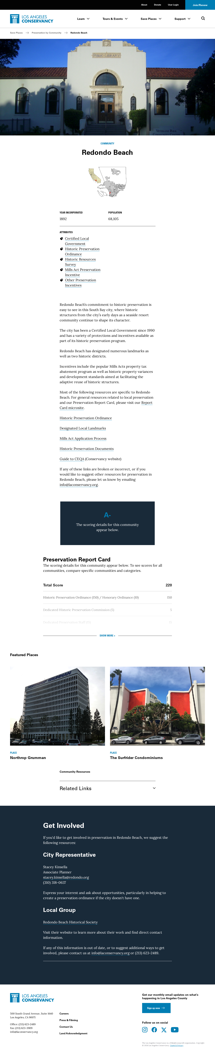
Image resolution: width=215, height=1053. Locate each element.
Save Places (149, 19)
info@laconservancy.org (79, 484)
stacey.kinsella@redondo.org (66, 877)
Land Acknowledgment (73, 1033)
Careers (64, 1013)
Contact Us (66, 1026)
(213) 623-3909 (23, 1028)
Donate (157, 4)
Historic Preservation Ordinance (86, 418)
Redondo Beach (79, 32)
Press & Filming (68, 1020)
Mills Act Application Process (83, 438)
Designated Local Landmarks (83, 428)
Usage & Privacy (176, 1045)
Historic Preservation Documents (87, 448)
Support (180, 19)
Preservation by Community (46, 32)
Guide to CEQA (72, 459)
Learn (81, 19)
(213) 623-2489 (27, 1024)
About (144, 4)
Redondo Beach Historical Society (70, 922)
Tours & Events (113, 19)
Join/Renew (200, 5)
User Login (173, 4)
